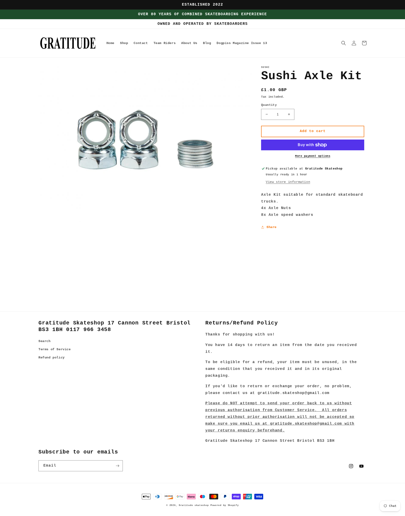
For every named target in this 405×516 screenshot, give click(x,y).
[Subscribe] (117, 465)
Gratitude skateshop (194, 505)
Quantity (269, 105)
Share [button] (271, 227)
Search (44, 341)
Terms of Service (54, 349)
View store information (288, 182)
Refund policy (51, 357)
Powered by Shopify (224, 505)
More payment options (312, 156)
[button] (343, 43)
